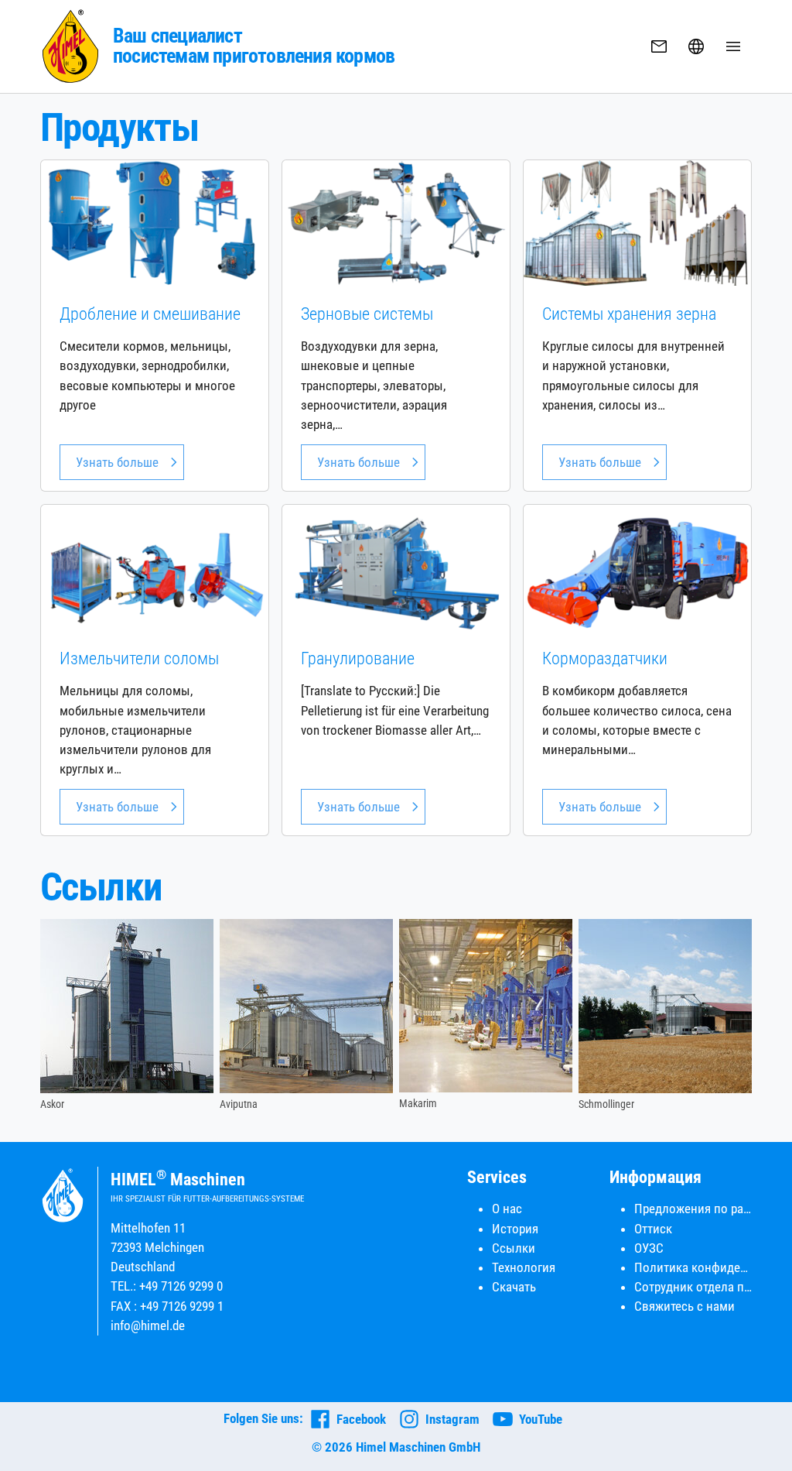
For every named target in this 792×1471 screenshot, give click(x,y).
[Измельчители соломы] (154, 566)
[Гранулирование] (396, 566)
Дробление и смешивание (150, 314)
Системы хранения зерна (629, 314)
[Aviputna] (306, 1006)
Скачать (514, 1286)
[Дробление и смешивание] (154, 222)
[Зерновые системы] (396, 222)
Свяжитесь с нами (684, 1306)
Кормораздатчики (604, 658)
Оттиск (653, 1228)
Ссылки (513, 1248)
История (515, 1228)
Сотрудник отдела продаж (693, 1286)
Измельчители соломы (139, 658)
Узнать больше (117, 462)
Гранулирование (358, 658)
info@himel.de (148, 1325)
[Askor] (126, 1006)
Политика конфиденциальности (693, 1267)
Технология (523, 1267)
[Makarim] (485, 1005)
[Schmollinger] (665, 1006)
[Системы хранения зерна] (637, 222)
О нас (507, 1208)
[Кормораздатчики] (637, 566)
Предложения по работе (693, 1208)
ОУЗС (649, 1248)
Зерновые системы (367, 314)
